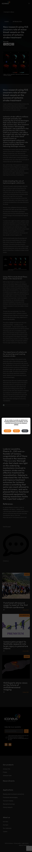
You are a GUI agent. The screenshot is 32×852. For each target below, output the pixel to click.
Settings (25, 430)
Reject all (16, 430)
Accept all (7, 430)
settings (16, 424)
